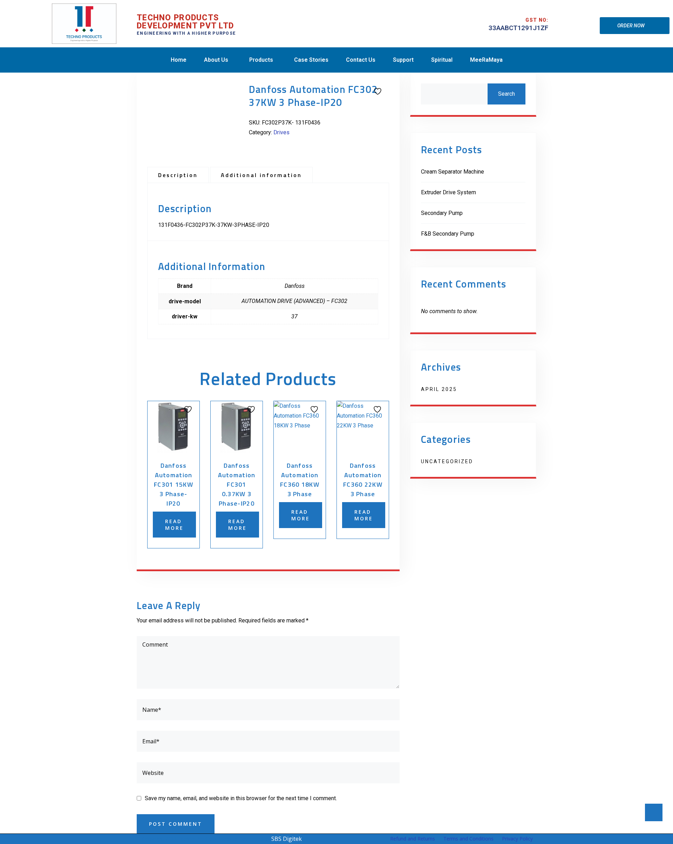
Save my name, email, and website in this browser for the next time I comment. (241, 798)
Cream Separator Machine (452, 171)
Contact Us (360, 59)
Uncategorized (447, 461)
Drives (281, 132)
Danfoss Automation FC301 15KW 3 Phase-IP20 (173, 484)
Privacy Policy (517, 838)
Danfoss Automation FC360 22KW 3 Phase (362, 480)
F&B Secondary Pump (447, 233)
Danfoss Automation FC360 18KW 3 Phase (299, 480)
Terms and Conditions (468, 838)
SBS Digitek (286, 839)
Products (261, 59)
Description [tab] (178, 175)
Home (178, 59)
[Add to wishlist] (376, 91)
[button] (518, 28)
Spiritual (442, 59)
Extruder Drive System (448, 192)
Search (506, 93)
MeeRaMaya (486, 59)
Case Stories (311, 59)
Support (403, 59)
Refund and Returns (412, 838)
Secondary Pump (442, 213)
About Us (216, 59)
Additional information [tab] (261, 175)
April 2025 (439, 389)
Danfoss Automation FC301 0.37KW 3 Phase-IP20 (237, 484)
